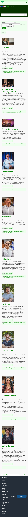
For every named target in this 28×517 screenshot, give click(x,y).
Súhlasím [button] (22, 496)
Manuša (23, 143)
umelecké (13, 71)
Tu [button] (6, 515)
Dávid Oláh (7, 304)
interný (14, 72)
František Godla (5, 112)
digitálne (9, 71)
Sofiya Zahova (8, 446)
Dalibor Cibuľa (8, 350)
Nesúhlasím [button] (13, 496)
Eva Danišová (8, 47)
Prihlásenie (16, 12)
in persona (17, 71)
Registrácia (24, 12)
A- (11, 6)
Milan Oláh (7, 217)
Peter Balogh (7, 172)
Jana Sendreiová (9, 395)
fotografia (20, 71)
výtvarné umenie (9, 68)
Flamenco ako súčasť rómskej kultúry (11, 90)
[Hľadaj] (25, 14)
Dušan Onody (10, 112)
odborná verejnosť (9, 72)
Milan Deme (7, 259)
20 (24, 474)
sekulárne (6, 71)
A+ (1, 9)
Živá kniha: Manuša (10, 129)
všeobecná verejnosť (9, 189)
